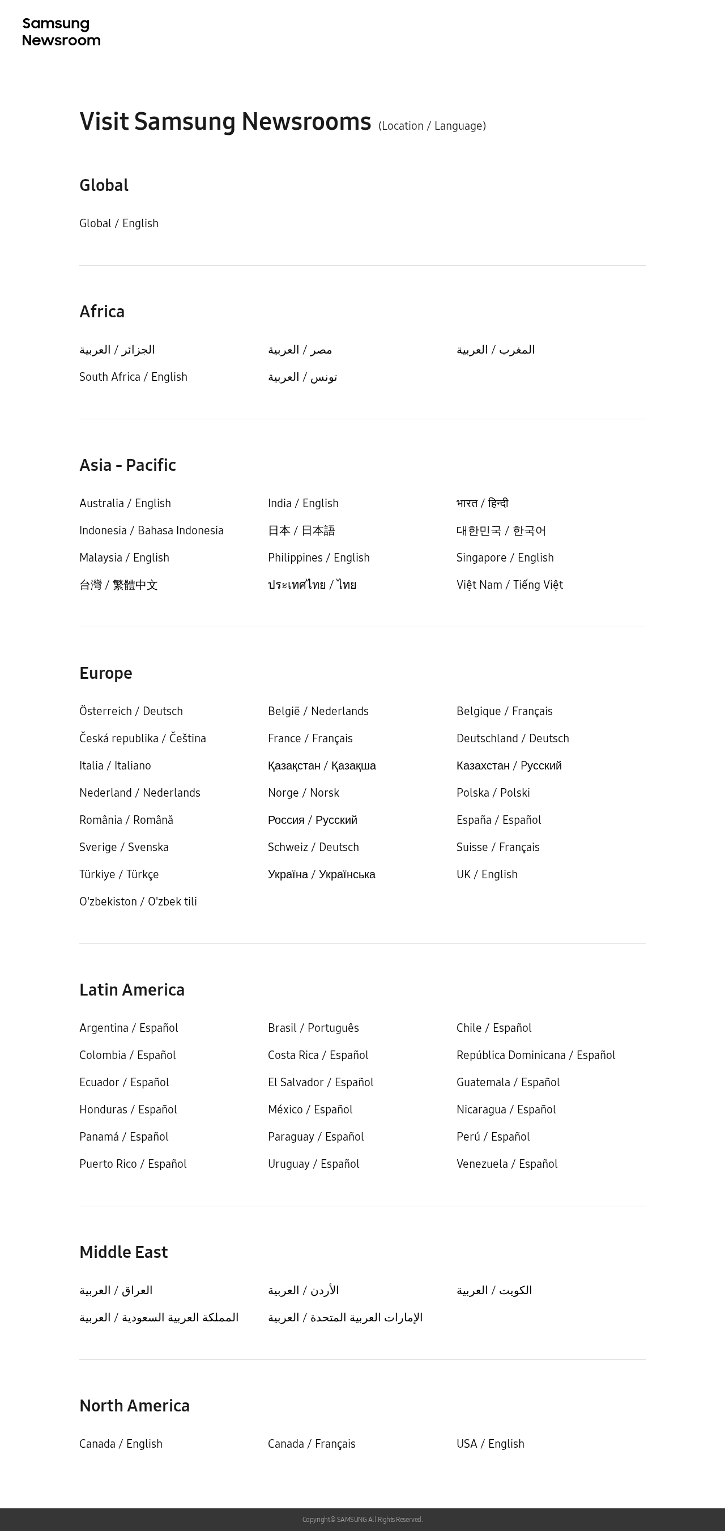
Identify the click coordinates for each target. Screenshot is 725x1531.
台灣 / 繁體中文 (118, 585)
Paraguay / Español (316, 1136)
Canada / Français (312, 1444)
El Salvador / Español (321, 1082)
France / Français (310, 738)
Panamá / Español (124, 1136)
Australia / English (125, 503)
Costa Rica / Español (318, 1055)
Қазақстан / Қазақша (322, 765)
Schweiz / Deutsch (313, 847)
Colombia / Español (127, 1055)
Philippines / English (319, 557)
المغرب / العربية (496, 349)
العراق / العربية (116, 1290)
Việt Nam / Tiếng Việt (510, 585)
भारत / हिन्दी (483, 503)
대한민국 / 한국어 (502, 530)
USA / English (490, 1444)
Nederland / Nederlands (140, 792)
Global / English (119, 223)
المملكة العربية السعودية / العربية (159, 1317)
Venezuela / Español (507, 1164)
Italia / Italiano (115, 765)
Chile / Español (494, 1028)
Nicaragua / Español (506, 1109)
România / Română (126, 820)
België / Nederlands (318, 711)
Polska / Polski (493, 792)
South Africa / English (133, 377)
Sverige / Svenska (124, 847)
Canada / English (121, 1444)
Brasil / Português (313, 1028)
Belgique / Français (505, 711)
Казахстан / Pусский (509, 765)
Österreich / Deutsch (131, 711)
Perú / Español (493, 1136)
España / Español (499, 820)
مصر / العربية (300, 349)
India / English (303, 503)
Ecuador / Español (124, 1082)
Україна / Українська (322, 874)
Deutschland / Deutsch (513, 738)
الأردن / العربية (303, 1290)
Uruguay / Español (314, 1164)
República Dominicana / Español (536, 1055)
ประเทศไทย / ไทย (312, 585)
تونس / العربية (303, 377)
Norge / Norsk (303, 792)
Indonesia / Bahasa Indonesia (151, 530)
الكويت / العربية (494, 1290)
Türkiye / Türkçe (119, 874)
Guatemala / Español (508, 1082)
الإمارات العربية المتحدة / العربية (345, 1317)
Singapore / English (505, 557)
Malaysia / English (124, 557)
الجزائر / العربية (117, 349)
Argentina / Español (128, 1028)
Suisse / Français (498, 847)
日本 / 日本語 (301, 530)
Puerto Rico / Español (133, 1164)
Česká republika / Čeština (142, 738)
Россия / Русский (312, 820)
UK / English (487, 874)
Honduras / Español (128, 1109)
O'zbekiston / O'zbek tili (138, 901)
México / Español (310, 1109)
